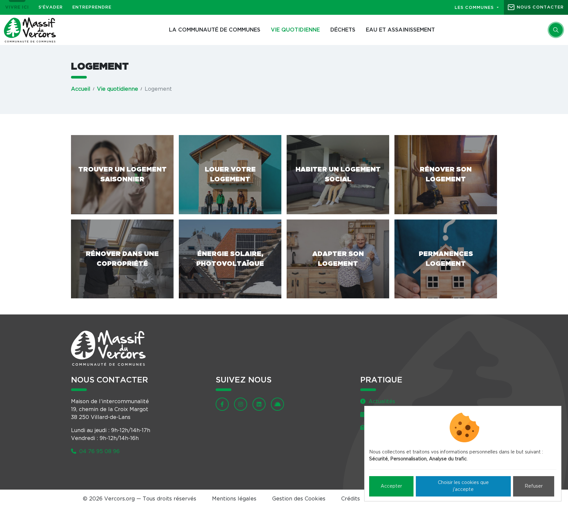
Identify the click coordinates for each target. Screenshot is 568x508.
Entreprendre (91, 7)
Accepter (391, 486)
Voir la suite (122, 174)
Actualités (381, 401)
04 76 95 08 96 (99, 451)
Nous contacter (540, 7)
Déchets (342, 30)
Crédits (350, 498)
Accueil (80, 89)
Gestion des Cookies (298, 498)
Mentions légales (234, 498)
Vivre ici (17, 7)
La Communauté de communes (214, 30)
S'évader (50, 7)
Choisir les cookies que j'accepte (463, 486)
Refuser (534, 486)
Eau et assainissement (400, 30)
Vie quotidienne (295, 30)
